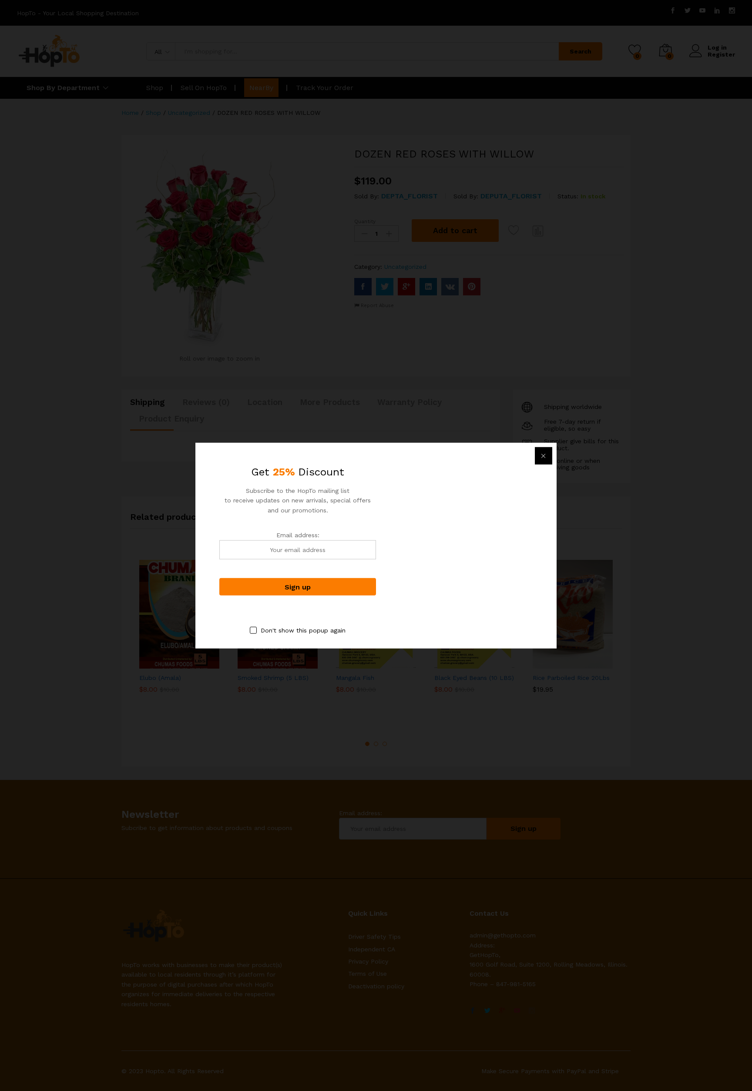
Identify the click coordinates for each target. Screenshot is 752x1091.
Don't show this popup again (303, 630)
